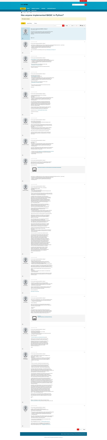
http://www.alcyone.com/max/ (49, 151)
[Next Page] (76, 25)
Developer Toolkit (51, 8)
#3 (84, 56)
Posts (23, 23)
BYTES (28, 8)
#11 (84, 279)
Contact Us (68, 433)
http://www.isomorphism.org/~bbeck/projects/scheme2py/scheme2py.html (49, 167)
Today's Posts (33, 10)
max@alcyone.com (41, 151)
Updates (43, 8)
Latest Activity (29, 23)
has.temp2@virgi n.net (34, 59)
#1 (84, 28)
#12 (84, 296)
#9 (84, 184)
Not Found (39, 316)
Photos (35, 23)
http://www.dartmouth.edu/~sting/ (36, 400)
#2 (84, 41)
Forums (23, 8)
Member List (23, 10)
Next (84, 429)
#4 (84, 72)
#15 (84, 405)
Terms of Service (78, 433)
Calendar (28, 10)
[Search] (86, 5)
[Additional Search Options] (84, 5)
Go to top (84, 433)
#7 (84, 138)
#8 (84, 158)
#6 (84, 118)
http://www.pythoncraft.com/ (46, 421)
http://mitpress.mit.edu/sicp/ (35, 291)
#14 (84, 352)
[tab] (23, 23)
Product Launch (35, 8)
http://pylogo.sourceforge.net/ (51, 49)
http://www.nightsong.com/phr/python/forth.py (38, 337)
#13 (84, 327)
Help (65, 433)
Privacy (72, 433)
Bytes (62, 433)
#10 (84, 257)
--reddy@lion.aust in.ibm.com (46, 424)
